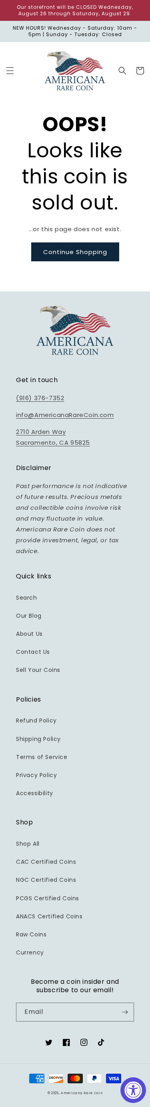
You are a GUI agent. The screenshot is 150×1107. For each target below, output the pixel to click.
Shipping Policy (38, 739)
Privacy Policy (36, 775)
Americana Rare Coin (81, 1093)
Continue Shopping (75, 252)
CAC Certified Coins (46, 862)
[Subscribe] (125, 1012)
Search (26, 598)
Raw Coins (31, 934)
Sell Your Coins (38, 670)
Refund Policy (36, 720)
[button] (10, 70)
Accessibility (34, 793)
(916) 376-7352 (40, 398)
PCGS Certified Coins (47, 898)
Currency (30, 952)
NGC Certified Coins (46, 880)
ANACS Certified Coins (49, 916)
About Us (29, 634)
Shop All (28, 844)
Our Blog (29, 616)
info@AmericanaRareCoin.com (65, 415)
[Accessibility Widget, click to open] (133, 1090)
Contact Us (33, 652)
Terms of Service (42, 757)
